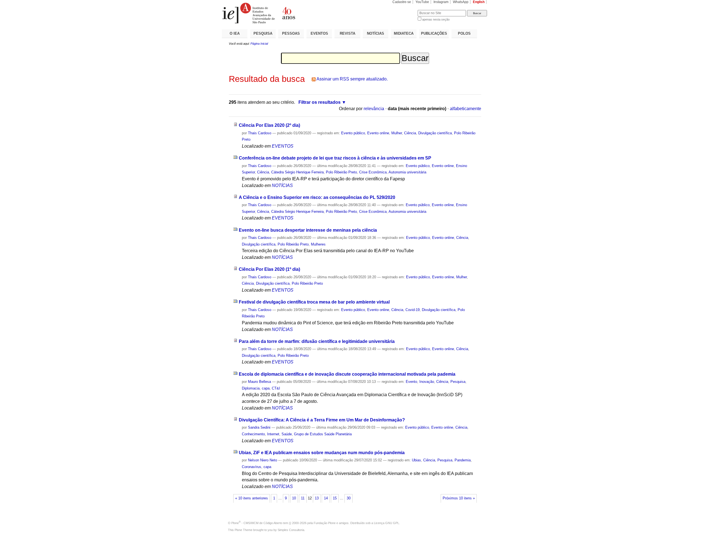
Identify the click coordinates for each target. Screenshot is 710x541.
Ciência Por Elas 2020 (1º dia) (269, 269)
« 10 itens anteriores (251, 498)
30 (349, 498)
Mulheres (318, 244)
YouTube (422, 2)
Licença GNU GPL (386, 523)
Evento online (378, 133)
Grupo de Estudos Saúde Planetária (323, 434)
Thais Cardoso (259, 133)
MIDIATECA (404, 33)
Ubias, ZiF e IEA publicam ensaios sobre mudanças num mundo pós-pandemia (322, 452)
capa (266, 388)
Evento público (353, 133)
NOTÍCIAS (375, 33)
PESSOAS (291, 33)
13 (317, 498)
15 (335, 498)
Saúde (287, 434)
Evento (411, 382)
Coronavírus (251, 467)
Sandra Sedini (259, 427)
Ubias (416, 460)
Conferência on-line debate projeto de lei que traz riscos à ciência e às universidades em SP (335, 158)
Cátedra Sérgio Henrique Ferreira (297, 172)
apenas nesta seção (436, 19)
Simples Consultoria (291, 530)
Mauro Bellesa (259, 382)
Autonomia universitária (407, 172)
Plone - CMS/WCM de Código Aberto (256, 523)
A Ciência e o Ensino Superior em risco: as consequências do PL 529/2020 (317, 197)
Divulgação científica (435, 133)
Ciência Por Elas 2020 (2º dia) (269, 125)
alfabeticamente (465, 108)
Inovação (426, 382)
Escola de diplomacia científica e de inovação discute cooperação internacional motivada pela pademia (347, 374)
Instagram (440, 2)
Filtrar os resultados (319, 102)
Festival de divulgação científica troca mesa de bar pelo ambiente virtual (314, 302)
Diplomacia (251, 388)
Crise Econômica (373, 172)
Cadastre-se (401, 2)
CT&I (276, 388)
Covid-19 (412, 310)
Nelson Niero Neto (262, 460)
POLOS (464, 33)
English (479, 2)
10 (294, 498)
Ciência (410, 133)
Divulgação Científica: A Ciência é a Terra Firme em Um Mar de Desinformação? (322, 420)
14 (326, 498)
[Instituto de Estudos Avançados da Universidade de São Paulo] (288, 13)
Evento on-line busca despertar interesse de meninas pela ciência (308, 230)
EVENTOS (319, 33)
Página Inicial (259, 43)
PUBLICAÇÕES (434, 33)
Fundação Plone (325, 523)
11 (303, 498)
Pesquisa (457, 382)
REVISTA (347, 33)
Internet (273, 434)
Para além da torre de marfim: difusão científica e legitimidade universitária (317, 341)
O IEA (235, 33)
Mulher (396, 133)
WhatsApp (460, 2)
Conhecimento (253, 434)
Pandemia (463, 460)
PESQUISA (262, 33)
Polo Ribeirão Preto (341, 172)
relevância (374, 108)
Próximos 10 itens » (459, 498)
